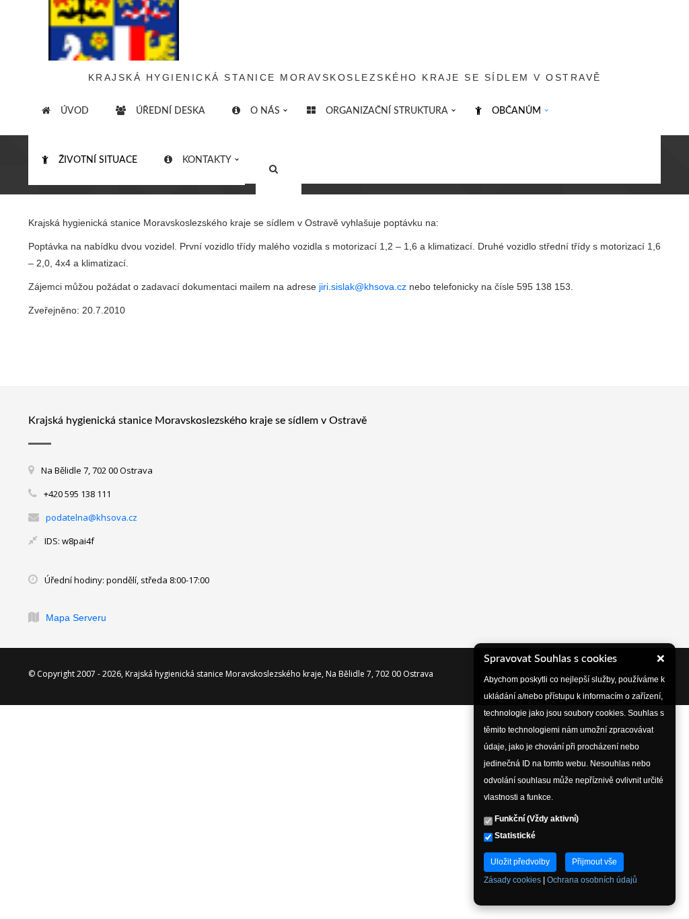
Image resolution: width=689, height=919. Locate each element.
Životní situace (98, 160)
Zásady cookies (512, 880)
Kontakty (206, 160)
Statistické (514, 835)
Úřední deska (170, 111)
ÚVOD (75, 111)
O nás (265, 111)
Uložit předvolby (520, 862)
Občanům (516, 111)
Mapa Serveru (76, 617)
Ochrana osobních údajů (592, 880)
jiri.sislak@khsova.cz (362, 286)
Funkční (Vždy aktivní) (536, 818)
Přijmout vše (594, 862)
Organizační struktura (387, 111)
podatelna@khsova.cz (91, 517)
